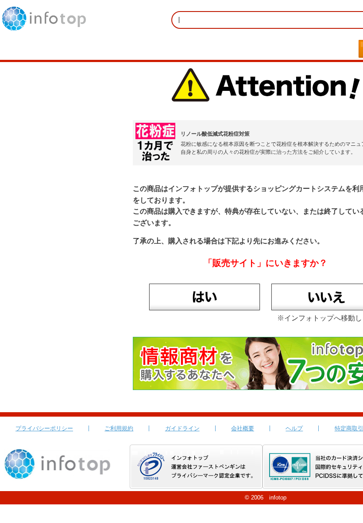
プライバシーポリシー (44, 428)
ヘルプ (294, 428)
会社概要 (242, 428)
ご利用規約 (118, 428)
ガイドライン (182, 428)
